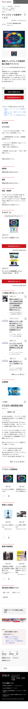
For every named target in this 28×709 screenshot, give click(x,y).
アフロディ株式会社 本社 (14, 23)
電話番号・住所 (11, 412)
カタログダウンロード (14, 246)
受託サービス (16, 592)
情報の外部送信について (15, 676)
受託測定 (5, 597)
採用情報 (23, 678)
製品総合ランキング (6, 657)
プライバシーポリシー (16, 675)
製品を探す (4, 654)
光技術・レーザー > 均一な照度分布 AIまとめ (15, 115)
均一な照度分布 (10, 643)
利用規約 (13, 678)
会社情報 (18, 678)
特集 (17, 654)
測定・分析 (6, 592)
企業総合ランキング (6, 660)
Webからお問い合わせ (14, 92)
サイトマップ (15, 657)
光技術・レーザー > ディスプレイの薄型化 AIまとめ (15, 109)
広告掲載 (13, 679)
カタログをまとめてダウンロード (12, 216)
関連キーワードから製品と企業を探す (13, 611)
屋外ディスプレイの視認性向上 (14, 641)
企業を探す (11, 654)
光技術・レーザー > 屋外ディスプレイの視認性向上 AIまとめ (15, 112)
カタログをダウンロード (14, 97)
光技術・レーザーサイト (11, 637)
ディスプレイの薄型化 (12, 639)
